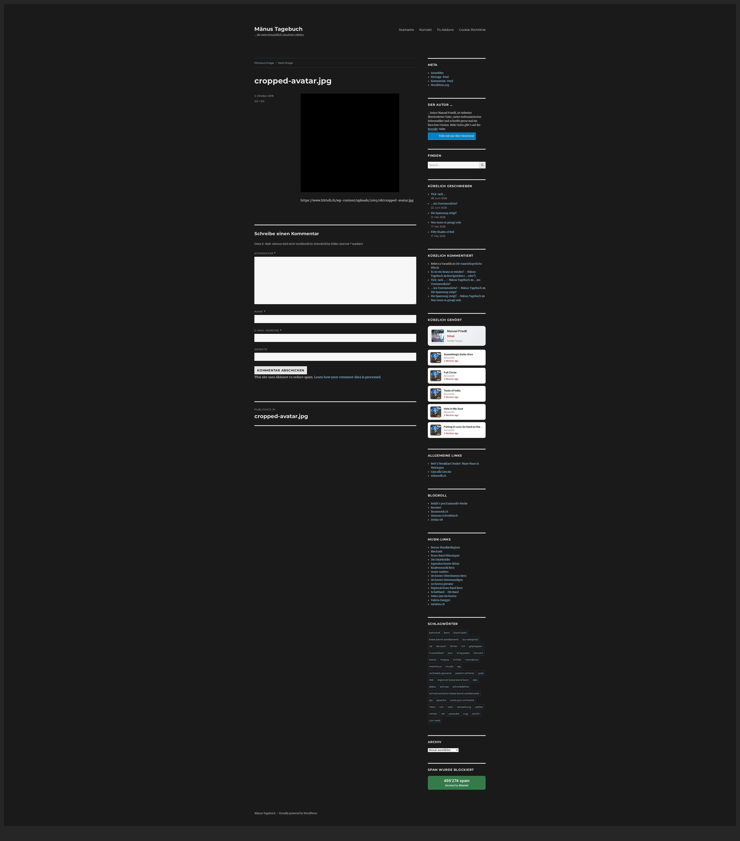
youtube (454, 713)
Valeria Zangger (440, 600)
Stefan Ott (437, 519)
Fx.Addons (445, 30)
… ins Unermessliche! (444, 203)
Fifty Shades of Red (442, 232)
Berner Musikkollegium (445, 547)
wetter (479, 706)
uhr (441, 706)
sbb (475, 679)
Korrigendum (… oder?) (461, 276)
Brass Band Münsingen (445, 555)
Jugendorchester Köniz (445, 563)
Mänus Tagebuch (278, 29)
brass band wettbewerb (444, 639)
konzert (478, 652)
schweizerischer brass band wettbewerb (454, 693)
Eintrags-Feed (440, 77)
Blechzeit (436, 551)
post (481, 673)
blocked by (460, 784)
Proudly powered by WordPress (298, 813)
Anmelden (437, 73)
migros (444, 659)
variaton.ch (438, 604)
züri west (434, 720)
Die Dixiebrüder (440, 559)
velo (450, 706)
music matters (440, 571)
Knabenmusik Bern (443, 567)
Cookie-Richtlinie (472, 30)
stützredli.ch (438, 475)
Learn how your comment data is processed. (347, 377)
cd (430, 646)
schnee (444, 686)
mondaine (471, 659)
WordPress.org (440, 85)
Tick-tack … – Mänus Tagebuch (450, 280)
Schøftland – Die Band (445, 592)
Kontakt (425, 30)
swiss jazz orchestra (462, 700)
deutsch (441, 646)
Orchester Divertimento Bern (449, 576)
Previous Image (264, 62)
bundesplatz (470, 639)
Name (260, 311)
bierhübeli (460, 632)
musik (449, 666)
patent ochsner (464, 673)
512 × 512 (259, 101)
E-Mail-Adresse (268, 330)
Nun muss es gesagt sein (446, 222)
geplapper (475, 646)
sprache (441, 700)
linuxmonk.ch (439, 511)
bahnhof (434, 632)
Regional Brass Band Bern (447, 588)
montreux (435, 666)
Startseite (406, 30)
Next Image (285, 62)
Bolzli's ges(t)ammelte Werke (449, 503)
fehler (453, 646)
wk (443, 713)
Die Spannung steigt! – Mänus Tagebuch (456, 296)
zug (465, 713)
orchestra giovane (442, 584)
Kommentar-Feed (442, 81)
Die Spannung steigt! (444, 213)
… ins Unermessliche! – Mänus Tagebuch (456, 288)
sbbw (432, 686)
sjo (431, 700)
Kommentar (265, 253)
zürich (476, 713)
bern (447, 632)
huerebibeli (436, 652)
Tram (432, 706)
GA (463, 646)
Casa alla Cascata (441, 471)
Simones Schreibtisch (444, 515)
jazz (450, 652)
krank (432, 659)
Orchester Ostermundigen (447, 580)
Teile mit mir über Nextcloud (456, 136)
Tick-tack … (438, 194)
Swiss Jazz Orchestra (443, 596)
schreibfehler (461, 686)
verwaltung (464, 706)
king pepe (463, 652)
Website (260, 349)
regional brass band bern (453, 679)
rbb (431, 679)
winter (433, 713)
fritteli (450, 336)
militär (457, 659)
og (459, 666)
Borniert (436, 507)
